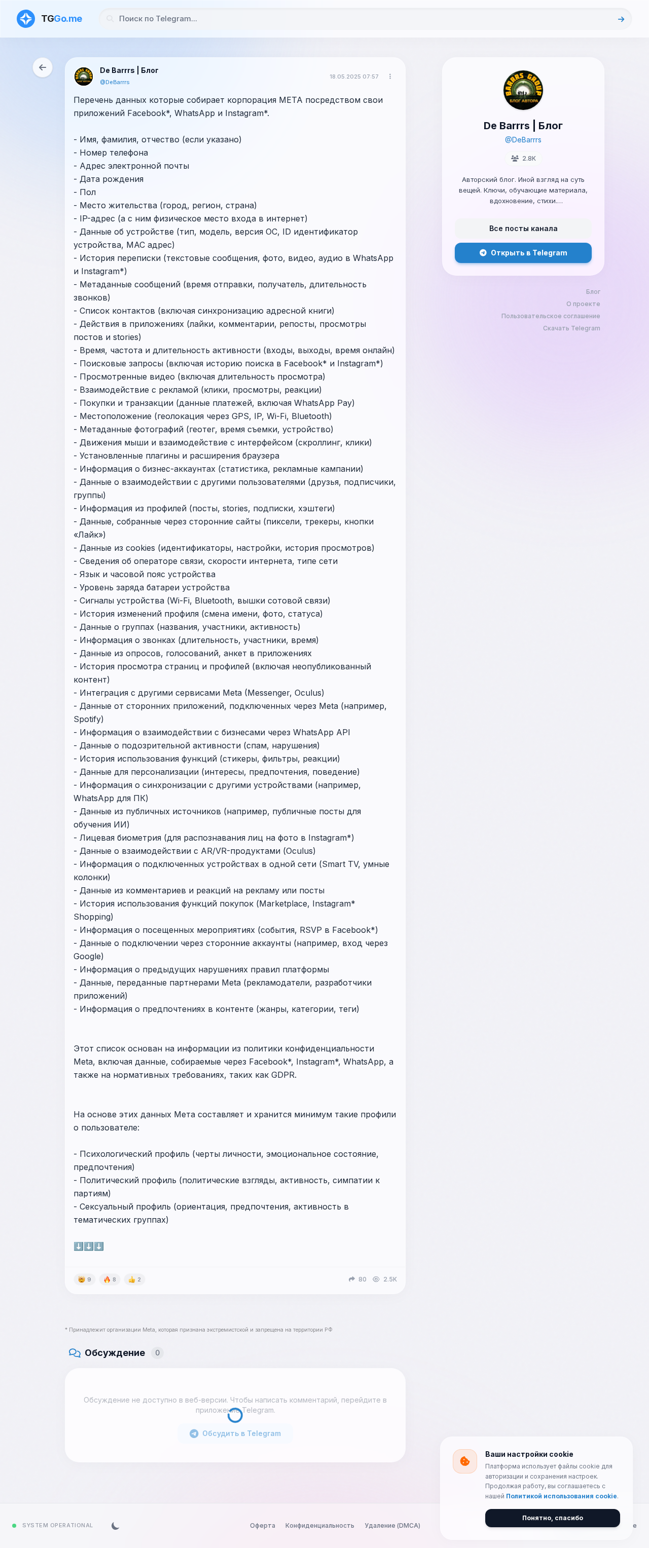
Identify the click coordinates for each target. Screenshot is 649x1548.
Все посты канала (523, 228)
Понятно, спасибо (552, 1518)
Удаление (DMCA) (392, 1525)
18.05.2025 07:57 (354, 76)
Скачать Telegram (571, 328)
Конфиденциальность (319, 1525)
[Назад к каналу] (42, 67)
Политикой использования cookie (561, 1496)
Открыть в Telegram (529, 252)
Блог (593, 291)
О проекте (583, 304)
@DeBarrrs (115, 82)
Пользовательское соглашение (550, 316)
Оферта (262, 1525)
